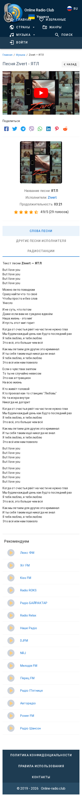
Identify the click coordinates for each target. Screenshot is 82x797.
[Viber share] (31, 129)
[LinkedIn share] (48, 129)
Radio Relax (28, 615)
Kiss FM (25, 578)
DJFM (24, 640)
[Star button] (16, 212)
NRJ (23, 653)
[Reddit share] (65, 129)
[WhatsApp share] (40, 129)
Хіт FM (25, 565)
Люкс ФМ (27, 553)
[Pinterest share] (57, 129)
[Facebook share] (6, 129)
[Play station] (11, 552)
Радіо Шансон (30, 728)
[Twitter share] (15, 129)
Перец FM (27, 678)
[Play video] (41, 93)
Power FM (27, 716)
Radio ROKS (28, 590)
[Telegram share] (23, 129)
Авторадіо (28, 703)
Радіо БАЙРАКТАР (33, 603)
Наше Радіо (28, 628)
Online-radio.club (53, 788)
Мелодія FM (28, 666)
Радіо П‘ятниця (31, 690)
